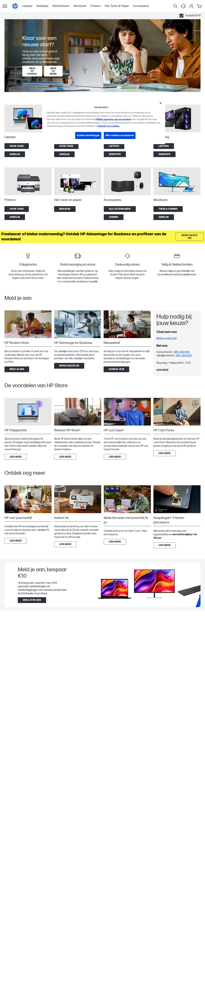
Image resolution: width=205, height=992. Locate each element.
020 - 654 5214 (182, 352)
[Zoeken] (175, 6)
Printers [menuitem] (95, 6)
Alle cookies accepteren (119, 135)
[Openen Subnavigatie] (5, 6)
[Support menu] (183, 6)
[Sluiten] (160, 103)
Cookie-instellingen (88, 135)
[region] (103, 121)
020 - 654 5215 (184, 355)
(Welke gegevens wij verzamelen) (113, 119)
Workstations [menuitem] (61, 6)
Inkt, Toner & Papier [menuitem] (117, 6)
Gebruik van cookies (108, 126)
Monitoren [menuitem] (80, 6)
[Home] (15, 6)
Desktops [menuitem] (42, 6)
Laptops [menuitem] (27, 6)
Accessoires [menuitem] (141, 6)
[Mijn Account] (191, 6)
